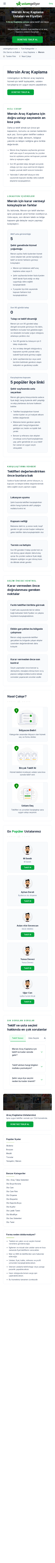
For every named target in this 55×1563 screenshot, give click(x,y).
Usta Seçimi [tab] (33, 1038)
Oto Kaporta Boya (13, 1203)
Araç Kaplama (29, 52)
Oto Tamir (10, 1222)
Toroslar (9, 1157)
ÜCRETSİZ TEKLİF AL (27, 39)
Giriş (51, 3)
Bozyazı (9, 1149)
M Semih (27, 858)
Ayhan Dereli (27, 892)
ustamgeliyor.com (10, 49)
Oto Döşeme (11, 1195)
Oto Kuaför (10, 1207)
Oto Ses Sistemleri (14, 1218)
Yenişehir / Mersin (13, 1161)
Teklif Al (27, 867)
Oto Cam (10, 1187)
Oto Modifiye (11, 1214)
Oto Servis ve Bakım (11, 52)
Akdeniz (9, 1146)
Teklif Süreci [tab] (17, 1038)
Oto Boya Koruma (13, 1184)
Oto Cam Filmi (12, 1191)
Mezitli (9, 1153)
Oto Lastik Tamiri (13, 1211)
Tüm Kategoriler (27, 49)
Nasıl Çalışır (26, 56)
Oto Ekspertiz (12, 1199)
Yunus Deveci (27, 959)
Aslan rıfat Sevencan (27, 925)
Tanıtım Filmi (11, 56)
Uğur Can (27, 992)
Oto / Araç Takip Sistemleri (17, 1180)
